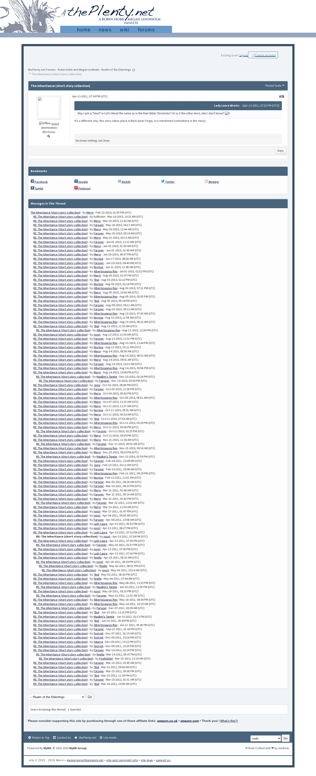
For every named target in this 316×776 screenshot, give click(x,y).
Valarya (98, 642)
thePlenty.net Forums (42, 70)
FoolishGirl (106, 658)
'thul (96, 280)
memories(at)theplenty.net (85, 760)
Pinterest (84, 188)
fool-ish (98, 633)
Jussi (97, 385)
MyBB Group (78, 748)
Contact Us (63, 737)
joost (97, 334)
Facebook (41, 182)
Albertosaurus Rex (105, 271)
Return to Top (41, 737)
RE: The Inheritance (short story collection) (60, 216)
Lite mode (110, 737)
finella (97, 557)
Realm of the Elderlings (116, 70)
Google (83, 182)
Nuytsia (98, 259)
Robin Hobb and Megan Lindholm (78, 70)
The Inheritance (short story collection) (55, 212)
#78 (281, 96)
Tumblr (38, 188)
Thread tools (273, 85)
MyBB (47, 748)
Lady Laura (100, 524)
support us (163, 760)
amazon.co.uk (167, 721)
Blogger (213, 182)
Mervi (90, 212)
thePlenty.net (87, 737)
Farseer (99, 225)
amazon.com (189, 721)
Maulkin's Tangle (107, 377)
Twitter (170, 182)
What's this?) (229, 721)
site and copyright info (122, 760)
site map (147, 760)
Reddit (125, 182)
